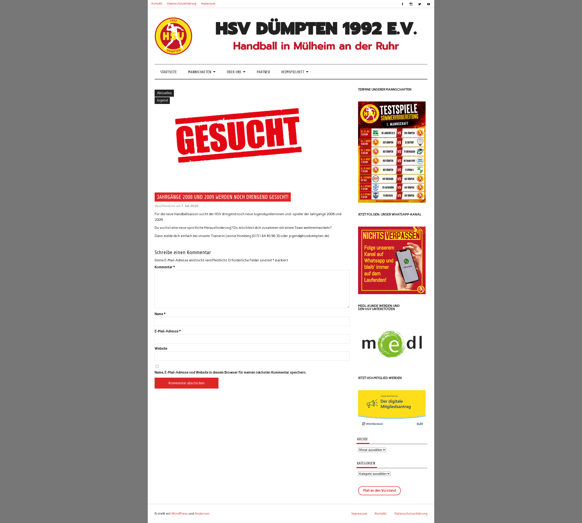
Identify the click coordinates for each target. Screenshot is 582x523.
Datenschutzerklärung (181, 3)
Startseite (168, 72)
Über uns (234, 72)
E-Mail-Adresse (168, 331)
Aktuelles (164, 93)
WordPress (179, 513)
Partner (263, 72)
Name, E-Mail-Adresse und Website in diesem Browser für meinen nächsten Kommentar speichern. (230, 372)
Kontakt (156, 3)
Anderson (202, 513)
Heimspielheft (292, 72)
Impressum (208, 3)
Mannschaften (199, 72)
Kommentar (165, 267)
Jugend (162, 100)
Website (161, 348)
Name (160, 314)
